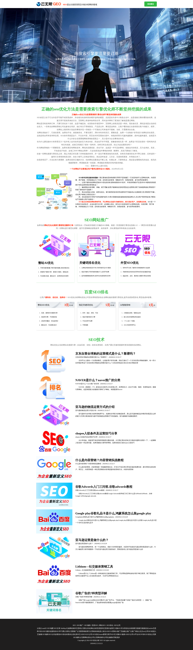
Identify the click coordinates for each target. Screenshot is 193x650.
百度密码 (100, 628)
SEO (74, 625)
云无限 (83, 628)
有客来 (68, 634)
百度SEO (95, 625)
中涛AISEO (42, 631)
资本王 (78, 634)
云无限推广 (73, 631)
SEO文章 (57, 628)
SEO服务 (87, 625)
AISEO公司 (129, 634)
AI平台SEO (137, 634)
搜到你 (53, 631)
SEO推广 (80, 625)
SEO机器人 (152, 631)
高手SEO (111, 634)
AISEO (83, 634)
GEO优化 (95, 634)
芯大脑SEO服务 (119, 634)
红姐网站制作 (71, 628)
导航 (115, 637)
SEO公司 (117, 625)
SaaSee (150, 628)
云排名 (88, 628)
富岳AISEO (107, 631)
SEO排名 (110, 625)
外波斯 (110, 628)
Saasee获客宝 (103, 634)
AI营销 (113, 631)
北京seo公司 (144, 631)
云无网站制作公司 (100, 637)
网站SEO (102, 625)
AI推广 (118, 631)
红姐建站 (110, 637)
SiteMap (63, 628)
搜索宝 (139, 628)
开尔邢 (123, 628)
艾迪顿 (123, 631)
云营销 (92, 631)
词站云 (137, 631)
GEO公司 (88, 634)
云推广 (127, 631)
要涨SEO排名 (61, 634)
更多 (118, 637)
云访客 (66, 631)
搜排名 (48, 631)
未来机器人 (99, 631)
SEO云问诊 (52, 634)
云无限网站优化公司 (87, 637)
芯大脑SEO (117, 628)
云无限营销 (81, 631)
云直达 (39, 628)
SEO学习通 (60, 631)
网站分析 (93, 628)
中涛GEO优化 (146, 634)
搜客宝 (134, 628)
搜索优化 (145, 628)
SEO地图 (50, 628)
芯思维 (78, 628)
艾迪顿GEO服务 (43, 634)
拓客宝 (87, 631)
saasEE (44, 628)
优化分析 (129, 628)
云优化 (73, 634)
